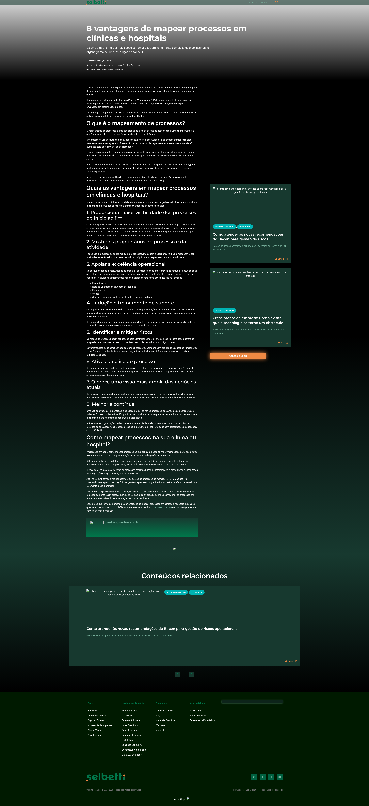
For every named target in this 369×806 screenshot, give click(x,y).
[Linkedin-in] (254, 777)
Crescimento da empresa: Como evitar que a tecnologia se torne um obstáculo (248, 320)
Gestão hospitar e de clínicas (109, 65)
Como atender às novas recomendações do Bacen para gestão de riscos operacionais (248, 236)
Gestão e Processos (131, 65)
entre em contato (163, 507)
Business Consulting (114, 70)
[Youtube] (280, 777)
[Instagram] (271, 777)
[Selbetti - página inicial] (105, 777)
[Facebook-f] (263, 777)
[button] (177, 674)
